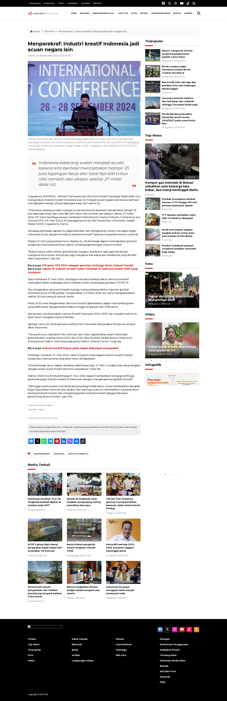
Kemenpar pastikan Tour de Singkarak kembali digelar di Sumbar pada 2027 (44, 502)
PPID (162, 682)
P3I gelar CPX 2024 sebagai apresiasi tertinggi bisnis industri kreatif (87, 265)
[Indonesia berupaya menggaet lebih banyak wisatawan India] (123, 572)
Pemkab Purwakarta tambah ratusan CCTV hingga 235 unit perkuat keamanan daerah (179, 202)
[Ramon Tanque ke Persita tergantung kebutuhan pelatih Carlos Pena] (152, 55)
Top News (85, 3)
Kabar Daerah (80, 639)
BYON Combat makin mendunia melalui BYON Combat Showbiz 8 (176, 69)
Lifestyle (123, 13)
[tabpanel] (172, 290)
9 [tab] (188, 360)
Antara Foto (49, 3)
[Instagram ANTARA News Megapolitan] (175, 3)
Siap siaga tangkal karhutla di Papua (171, 462)
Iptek (134, 13)
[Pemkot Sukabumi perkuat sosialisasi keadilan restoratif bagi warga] (152, 250)
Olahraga (121, 649)
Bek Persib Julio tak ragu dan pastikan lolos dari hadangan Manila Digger (179, 85)
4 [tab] (176, 310)
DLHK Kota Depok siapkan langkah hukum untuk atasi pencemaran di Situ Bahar (178, 233)
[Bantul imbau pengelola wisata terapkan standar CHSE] (84, 529)
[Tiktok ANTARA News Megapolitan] (188, 3)
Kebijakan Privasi (170, 649)
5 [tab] (181, 310)
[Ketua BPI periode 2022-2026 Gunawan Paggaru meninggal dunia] (123, 529)
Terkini (61, 3)
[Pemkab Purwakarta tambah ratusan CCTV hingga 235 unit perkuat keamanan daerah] (152, 203)
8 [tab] (183, 360)
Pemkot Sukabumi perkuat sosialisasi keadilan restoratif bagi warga (179, 248)
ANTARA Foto (168, 671)
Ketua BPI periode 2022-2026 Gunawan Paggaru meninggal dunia (120, 547)
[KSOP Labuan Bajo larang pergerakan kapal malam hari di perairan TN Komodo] (45, 529)
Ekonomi (49, 31)
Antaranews (35, 3)
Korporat (165, 676)
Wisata (177, 13)
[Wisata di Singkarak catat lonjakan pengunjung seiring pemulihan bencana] (84, 484)
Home (74, 13)
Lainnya (188, 13)
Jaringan (165, 639)
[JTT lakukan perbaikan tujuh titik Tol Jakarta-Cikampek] (152, 219)
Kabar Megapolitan (103, 13)
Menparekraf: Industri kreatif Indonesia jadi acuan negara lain (92, 31)
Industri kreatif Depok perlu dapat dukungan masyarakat (80, 348)
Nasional (85, 13)
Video (150, 314)
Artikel (144, 13)
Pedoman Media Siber (173, 660)
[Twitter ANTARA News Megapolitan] (169, 3)
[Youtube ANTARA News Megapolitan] (182, 3)
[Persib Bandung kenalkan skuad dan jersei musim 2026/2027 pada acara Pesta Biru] (152, 118)
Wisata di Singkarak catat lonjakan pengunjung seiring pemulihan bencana (84, 502)
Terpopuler (72, 3)
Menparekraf (42, 454)
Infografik (153, 365)
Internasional (123, 644)
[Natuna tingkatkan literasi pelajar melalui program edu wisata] (84, 572)
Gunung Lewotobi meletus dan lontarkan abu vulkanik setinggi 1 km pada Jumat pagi (179, 101)
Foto (149, 264)
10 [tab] (193, 360)
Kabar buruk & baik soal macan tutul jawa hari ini (172, 348)
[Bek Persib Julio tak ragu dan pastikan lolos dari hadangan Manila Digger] (152, 86)
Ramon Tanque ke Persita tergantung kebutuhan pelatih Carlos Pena (177, 54)
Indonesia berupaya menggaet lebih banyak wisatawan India (120, 590)
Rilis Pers (97, 3)
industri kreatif (78, 454)
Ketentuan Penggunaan (174, 644)
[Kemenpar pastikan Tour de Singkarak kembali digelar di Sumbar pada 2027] (45, 484)
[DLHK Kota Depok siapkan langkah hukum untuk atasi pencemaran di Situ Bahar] (152, 234)
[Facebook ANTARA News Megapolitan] (163, 3)
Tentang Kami (168, 655)
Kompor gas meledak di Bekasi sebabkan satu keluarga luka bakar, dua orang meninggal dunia (171, 186)
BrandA (164, 666)
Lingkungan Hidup (160, 13)
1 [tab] (162, 310)
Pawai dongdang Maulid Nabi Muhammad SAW (171, 298)
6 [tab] (174, 360)
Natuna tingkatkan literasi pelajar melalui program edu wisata (83, 590)
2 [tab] (167, 310)
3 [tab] (172, 310)
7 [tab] (179, 360)
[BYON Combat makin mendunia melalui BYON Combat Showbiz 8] (152, 70)
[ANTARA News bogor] (43, 13)
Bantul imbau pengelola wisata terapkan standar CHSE (81, 547)
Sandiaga (59, 454)
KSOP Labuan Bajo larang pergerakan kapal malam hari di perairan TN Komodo (45, 547)
